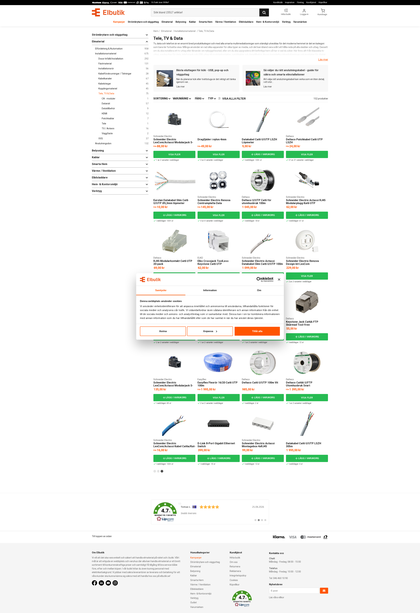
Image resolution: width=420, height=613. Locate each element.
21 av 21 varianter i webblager (301, 160)
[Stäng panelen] (279, 279)
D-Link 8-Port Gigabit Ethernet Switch (216, 445)
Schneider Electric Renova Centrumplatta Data (214, 202)
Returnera (235, 566)
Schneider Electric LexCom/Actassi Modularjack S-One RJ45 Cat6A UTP (173, 385)
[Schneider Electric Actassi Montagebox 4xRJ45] (263, 423)
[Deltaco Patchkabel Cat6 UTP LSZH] (307, 119)
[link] (210, 512)
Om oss (234, 562)
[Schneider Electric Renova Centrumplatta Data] (218, 180)
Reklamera (235, 571)
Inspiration (289, 2)
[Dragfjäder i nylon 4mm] (218, 119)
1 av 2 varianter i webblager (167, 160)
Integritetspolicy (238, 575)
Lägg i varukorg (264, 154)
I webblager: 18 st (252, 221)
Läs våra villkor (276, 597)
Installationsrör (123, 68)
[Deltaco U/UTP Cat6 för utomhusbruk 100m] (262, 180)
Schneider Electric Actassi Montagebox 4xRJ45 (258, 445)
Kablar (192, 22)
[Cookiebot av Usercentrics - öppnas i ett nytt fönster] (259, 279)
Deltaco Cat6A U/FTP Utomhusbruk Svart (299, 384)
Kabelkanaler (123, 78)
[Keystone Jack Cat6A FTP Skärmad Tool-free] (306, 302)
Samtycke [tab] (161, 290)
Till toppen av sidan (102, 536)
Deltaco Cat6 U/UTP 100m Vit (260, 382)
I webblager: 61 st (296, 221)
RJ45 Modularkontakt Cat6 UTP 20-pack (172, 262)
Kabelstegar (123, 83)
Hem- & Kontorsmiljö (267, 22)
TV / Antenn (125, 128)
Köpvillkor (323, 2)
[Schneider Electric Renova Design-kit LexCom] (307, 241)
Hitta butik (235, 557)
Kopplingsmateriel (123, 88)
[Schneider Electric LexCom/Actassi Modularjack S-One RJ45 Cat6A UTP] (174, 362)
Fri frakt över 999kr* (160, 2)
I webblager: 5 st (296, 464)
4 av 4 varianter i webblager (211, 221)
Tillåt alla (257, 331)
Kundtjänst (311, 2)
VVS (123, 138)
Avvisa (163, 331)
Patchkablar (125, 118)
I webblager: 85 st (163, 403)
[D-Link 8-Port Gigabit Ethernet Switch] (218, 423)
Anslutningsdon (121, 143)
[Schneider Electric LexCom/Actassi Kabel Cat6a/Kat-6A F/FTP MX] (174, 423)
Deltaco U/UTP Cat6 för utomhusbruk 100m (256, 202)
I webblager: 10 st (207, 464)
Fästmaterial (123, 63)
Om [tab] (259, 290)
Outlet (193, 602)
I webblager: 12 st (252, 464)
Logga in (304, 14)
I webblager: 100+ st (253, 160)
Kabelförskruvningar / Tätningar (123, 73)
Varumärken (300, 22)
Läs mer (323, 59)
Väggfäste (125, 133)
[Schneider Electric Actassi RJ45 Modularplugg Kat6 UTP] (307, 180)
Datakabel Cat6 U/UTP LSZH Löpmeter (259, 141)
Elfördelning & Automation (121, 48)
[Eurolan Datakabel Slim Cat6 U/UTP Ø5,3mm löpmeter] (174, 180)
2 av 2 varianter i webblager (300, 281)
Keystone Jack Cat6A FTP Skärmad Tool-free (302, 323)
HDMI (125, 113)
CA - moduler (125, 98)
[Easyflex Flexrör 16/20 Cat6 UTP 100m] (218, 362)
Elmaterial (167, 22)
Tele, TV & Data (123, 93)
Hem (155, 31)
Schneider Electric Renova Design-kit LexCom (302, 262)
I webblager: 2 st (251, 403)
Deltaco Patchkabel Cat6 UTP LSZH (304, 141)
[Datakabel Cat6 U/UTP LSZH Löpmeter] (263, 119)
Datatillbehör (125, 108)
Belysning (181, 22)
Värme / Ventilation (225, 22)
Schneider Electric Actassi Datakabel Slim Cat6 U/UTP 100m (262, 262)
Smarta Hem (205, 22)
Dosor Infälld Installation (123, 59)
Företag (300, 2)
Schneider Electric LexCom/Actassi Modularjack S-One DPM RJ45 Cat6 (173, 142)
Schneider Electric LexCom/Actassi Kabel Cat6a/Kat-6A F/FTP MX (174, 446)
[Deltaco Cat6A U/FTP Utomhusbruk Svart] (307, 362)
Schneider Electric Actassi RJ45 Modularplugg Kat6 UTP (306, 202)
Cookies (234, 580)
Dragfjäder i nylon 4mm (212, 139)
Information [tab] (210, 290)
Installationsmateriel (121, 53)
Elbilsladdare (246, 22)
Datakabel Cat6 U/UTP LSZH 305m (303, 445)
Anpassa (208, 331)
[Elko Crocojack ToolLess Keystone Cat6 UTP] (218, 241)
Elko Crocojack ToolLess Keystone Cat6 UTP (213, 262)
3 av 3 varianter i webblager (211, 160)
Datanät (125, 103)
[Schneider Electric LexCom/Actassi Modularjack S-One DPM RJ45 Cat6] (174, 119)
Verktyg (286, 22)
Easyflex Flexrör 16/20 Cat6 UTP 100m (218, 384)
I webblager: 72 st (296, 342)
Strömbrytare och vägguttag (143, 22)
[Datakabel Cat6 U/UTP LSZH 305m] (307, 423)
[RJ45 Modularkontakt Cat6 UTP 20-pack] (174, 241)
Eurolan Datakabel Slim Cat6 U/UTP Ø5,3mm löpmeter (170, 202)
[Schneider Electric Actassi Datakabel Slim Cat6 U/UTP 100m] (263, 241)
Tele (125, 123)
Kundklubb (278, 2)
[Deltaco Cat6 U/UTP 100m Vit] (263, 362)
